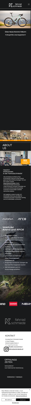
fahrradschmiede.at (15, 349)
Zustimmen (23, 400)
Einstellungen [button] (15, 402)
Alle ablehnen (8, 400)
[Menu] (29, 4)
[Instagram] (6, 349)
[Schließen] (29, 391)
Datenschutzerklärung (21, 396)
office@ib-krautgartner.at (15, 347)
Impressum (19, 377)
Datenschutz (11, 377)
